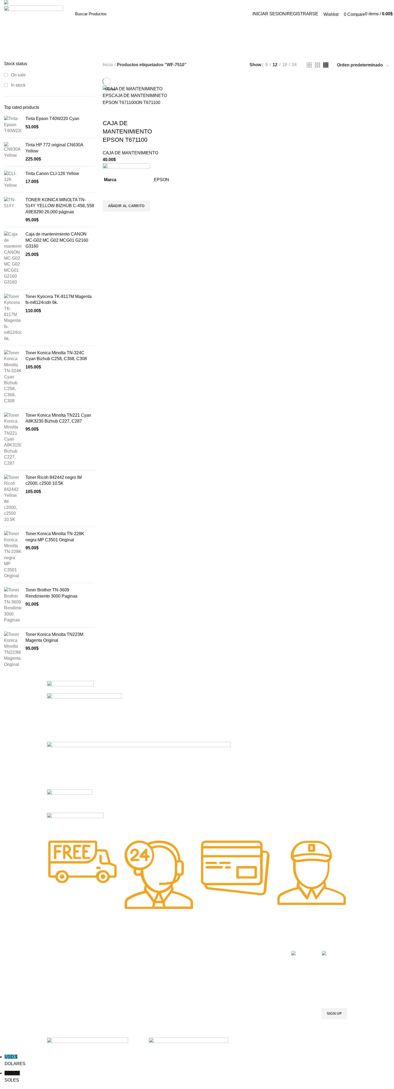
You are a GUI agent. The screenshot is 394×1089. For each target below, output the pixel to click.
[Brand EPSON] (139, 765)
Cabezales (178, 998)
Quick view (109, 218)
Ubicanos (238, 989)
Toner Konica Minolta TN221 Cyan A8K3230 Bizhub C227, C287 (58, 418)
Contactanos (241, 980)
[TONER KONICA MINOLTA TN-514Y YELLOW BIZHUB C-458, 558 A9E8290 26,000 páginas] (12, 210)
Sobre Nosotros (248, 943)
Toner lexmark (59, 989)
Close (110, 89)
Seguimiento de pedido (249, 998)
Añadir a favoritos (109, 193)
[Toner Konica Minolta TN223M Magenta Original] (12, 649)
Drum (174, 989)
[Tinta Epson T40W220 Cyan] (12, 125)
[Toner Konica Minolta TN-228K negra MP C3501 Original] (12, 555)
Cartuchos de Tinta (185, 971)
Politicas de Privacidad (249, 952)
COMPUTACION (183, 943)
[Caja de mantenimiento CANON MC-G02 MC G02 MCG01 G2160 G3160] (12, 258)
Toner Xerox (57, 980)
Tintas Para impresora (188, 980)
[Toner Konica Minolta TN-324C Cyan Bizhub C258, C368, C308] (12, 377)
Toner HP (55, 971)
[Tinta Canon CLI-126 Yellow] (12, 180)
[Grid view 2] (309, 65)
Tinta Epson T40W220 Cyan (52, 118)
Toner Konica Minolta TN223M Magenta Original (54, 637)
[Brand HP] (84, 717)
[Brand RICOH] (70, 686)
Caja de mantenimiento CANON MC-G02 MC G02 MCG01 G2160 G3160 (56, 240)
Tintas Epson (119, 962)
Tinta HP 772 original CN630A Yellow (54, 148)
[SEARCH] (236, 14)
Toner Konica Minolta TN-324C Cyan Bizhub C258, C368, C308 (56, 355)
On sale (18, 75)
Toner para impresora (187, 962)
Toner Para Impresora (65, 952)
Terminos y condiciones (250, 971)
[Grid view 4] (325, 65)
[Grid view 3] (317, 65)
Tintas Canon (119, 980)
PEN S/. (12, 1076)
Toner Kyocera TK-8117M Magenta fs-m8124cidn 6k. (58, 299)
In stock (17, 85)
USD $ (15, 1060)
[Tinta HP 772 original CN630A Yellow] (12, 152)
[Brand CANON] (69, 801)
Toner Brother (58, 962)
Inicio (108, 64)
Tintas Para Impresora (132, 943)
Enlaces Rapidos (65, 943)
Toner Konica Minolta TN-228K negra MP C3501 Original (54, 536)
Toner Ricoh (57, 998)
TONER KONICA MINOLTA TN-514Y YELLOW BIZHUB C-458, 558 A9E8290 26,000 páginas (59, 205)
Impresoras (178, 952)
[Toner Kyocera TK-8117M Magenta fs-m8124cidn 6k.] (12, 318)
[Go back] (174, 52)
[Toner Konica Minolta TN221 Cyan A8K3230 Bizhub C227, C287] (12, 439)
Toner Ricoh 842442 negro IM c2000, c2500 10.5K (53, 480)
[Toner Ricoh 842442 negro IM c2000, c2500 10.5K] (12, 499)
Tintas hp (116, 952)
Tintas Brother (120, 971)
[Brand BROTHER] (75, 823)
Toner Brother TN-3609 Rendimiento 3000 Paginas (51, 593)
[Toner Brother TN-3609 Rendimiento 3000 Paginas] (12, 605)
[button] (126, 206)
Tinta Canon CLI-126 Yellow (52, 173)
